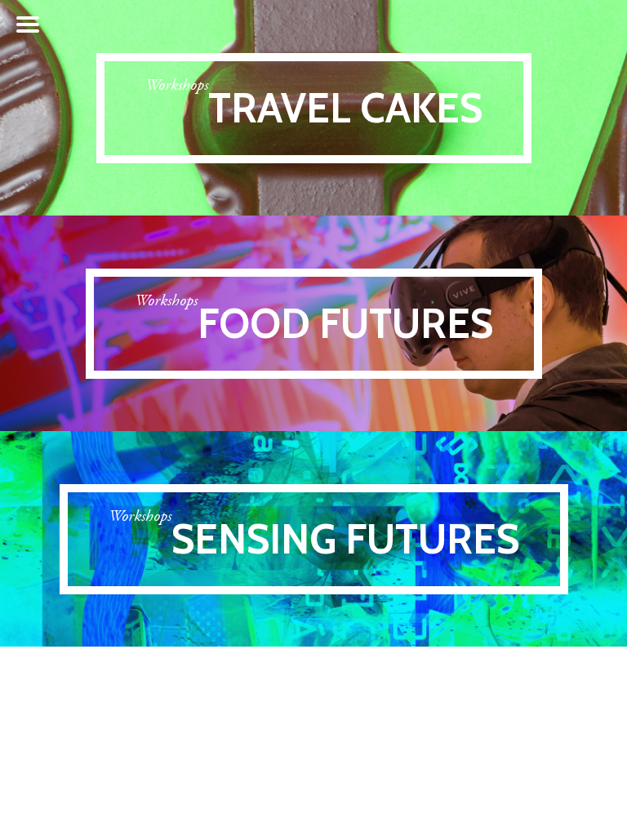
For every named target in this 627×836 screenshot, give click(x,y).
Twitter (565, 24)
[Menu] (27, 24)
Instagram (531, 25)
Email (599, 24)
